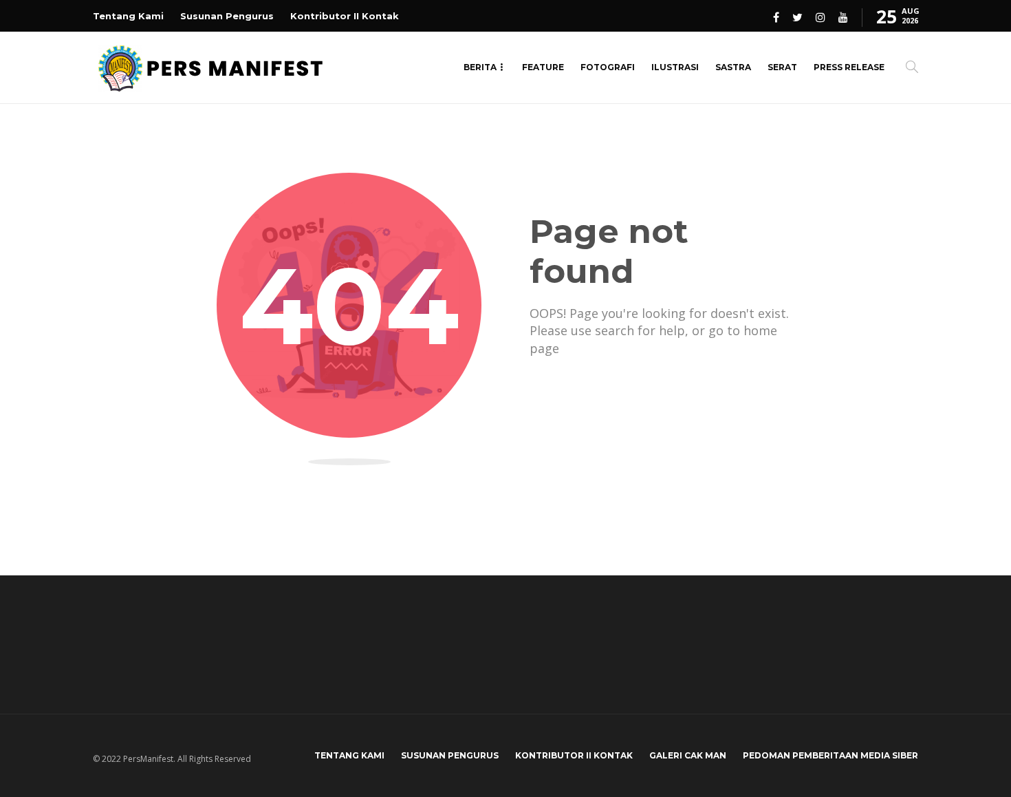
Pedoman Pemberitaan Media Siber (830, 755)
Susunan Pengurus (227, 15)
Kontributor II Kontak (344, 15)
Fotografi (607, 67)
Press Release (849, 67)
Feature (543, 67)
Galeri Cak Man (687, 755)
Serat (782, 67)
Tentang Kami (128, 15)
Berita (480, 67)
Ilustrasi (675, 67)
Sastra (733, 67)
